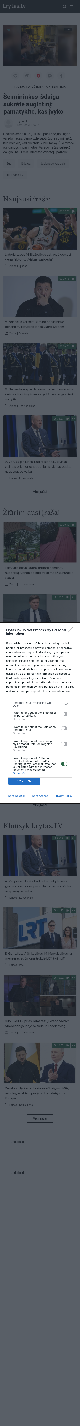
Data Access (40, 795)
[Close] (72, 630)
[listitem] (40, 704)
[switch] (64, 714)
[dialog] (40, 713)
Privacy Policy (63, 795)
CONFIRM (24, 781)
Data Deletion (17, 795)
